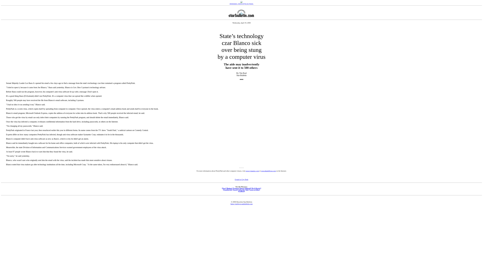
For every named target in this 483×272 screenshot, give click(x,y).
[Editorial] (248, 188)
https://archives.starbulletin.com (242, 204)
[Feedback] (241, 191)
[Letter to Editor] (254, 190)
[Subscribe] (241, 190)
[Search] (235, 190)
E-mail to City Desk (241, 179)
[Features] (236, 188)
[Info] (247, 190)
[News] (224, 188)
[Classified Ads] (227, 190)
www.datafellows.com (268, 171)
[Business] (229, 188)
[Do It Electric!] (256, 188)
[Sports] (241, 188)
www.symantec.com (252, 171)
